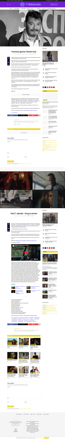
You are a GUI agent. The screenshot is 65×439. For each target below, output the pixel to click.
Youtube (35, 110)
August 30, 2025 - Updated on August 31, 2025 (20, 293)
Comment (9, 141)
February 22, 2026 (18, 288)
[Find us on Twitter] (45, 87)
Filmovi (32, 8)
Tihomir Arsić (15, 112)
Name (8, 398)
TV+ (35, 8)
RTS (9, 0)
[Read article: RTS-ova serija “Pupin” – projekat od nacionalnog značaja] (13, 291)
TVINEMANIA (16, 119)
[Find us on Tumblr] (54, 87)
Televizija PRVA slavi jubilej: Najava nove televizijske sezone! (52, 132)
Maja (43, 144)
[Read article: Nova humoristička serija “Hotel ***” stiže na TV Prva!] (45, 123)
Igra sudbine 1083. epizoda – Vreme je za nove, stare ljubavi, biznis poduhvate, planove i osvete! (49, 150)
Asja (43, 311)
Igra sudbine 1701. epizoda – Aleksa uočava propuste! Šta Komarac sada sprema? (52, 279)
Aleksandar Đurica (16, 317)
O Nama (16, 429)
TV (12, 8)
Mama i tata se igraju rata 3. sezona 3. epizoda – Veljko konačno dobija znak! (11, 375)
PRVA (12, 0)
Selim (43, 142)
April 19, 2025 (33, 291)
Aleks (43, 140)
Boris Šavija (26, 317)
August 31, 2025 (45, 104)
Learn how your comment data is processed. (25, 163)
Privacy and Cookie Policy (39, 437)
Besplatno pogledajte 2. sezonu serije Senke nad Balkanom (48, 225)
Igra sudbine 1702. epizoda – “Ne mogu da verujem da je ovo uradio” (52, 272)
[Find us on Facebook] (43, 87)
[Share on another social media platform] (8, 64)
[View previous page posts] (25, 296)
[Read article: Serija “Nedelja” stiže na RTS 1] (29, 291)
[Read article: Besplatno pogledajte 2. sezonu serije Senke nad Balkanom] (50, 218)
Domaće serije (17, 8)
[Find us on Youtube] (56, 1)
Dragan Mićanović (37, 317)
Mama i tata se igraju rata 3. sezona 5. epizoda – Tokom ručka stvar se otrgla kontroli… (24, 361)
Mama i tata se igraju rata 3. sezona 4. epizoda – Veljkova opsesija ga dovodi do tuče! (34, 361)
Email (8, 402)
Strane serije (23, 8)
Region (28, 8)
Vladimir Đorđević (29, 321)
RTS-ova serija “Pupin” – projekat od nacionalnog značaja (19, 291)
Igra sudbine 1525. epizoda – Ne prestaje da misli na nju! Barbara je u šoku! (48, 63)
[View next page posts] (26, 296)
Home (8, 0)
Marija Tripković (17, 328)
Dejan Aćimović (31, 317)
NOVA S (16, 0)
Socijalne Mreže (15, 431)
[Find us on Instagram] (47, 87)
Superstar (19, 0)
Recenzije (39, 8)
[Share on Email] (8, 62)
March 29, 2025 (21, 363)
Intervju (43, 8)
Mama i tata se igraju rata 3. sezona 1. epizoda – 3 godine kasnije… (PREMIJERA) (34, 375)
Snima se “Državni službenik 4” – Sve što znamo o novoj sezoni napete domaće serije (52, 117)
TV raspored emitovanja (50, 8)
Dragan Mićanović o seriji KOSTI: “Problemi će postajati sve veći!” (26, 240)
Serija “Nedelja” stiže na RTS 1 (35, 290)
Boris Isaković (22, 317)
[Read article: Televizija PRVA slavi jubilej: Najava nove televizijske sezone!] (45, 133)
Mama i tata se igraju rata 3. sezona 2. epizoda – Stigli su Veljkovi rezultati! (23, 375)
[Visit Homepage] (30, 4)
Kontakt (22, 0)
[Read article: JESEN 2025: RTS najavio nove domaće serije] (45, 128)
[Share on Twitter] (8, 60)
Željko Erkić (34, 321)
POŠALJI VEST (54, 4)
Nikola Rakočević (14, 321)
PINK (13, 0)
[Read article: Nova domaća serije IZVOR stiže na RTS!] (13, 287)
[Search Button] (9, 4)
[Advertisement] (32, 169)
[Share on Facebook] (8, 58)
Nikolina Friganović (20, 321)
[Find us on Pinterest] (57, 1)
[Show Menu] (7, 4)
